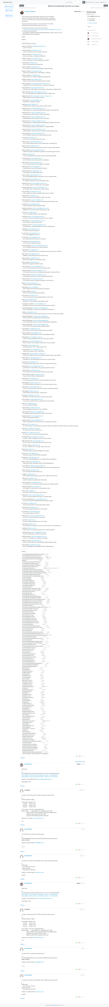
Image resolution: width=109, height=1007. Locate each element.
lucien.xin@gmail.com (31, 212)
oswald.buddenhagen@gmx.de (40, 308)
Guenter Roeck (28, 855)
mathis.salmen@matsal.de (35, 162)
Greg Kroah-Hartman (30, 11)
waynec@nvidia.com (34, 470)
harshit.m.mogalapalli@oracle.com (39, 245)
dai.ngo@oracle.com (31, 474)
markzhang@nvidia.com (34, 254)
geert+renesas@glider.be (38, 411)
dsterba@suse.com (33, 295)
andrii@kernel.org (34, 195)
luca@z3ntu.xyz (31, 519)
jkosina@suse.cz (31, 154)
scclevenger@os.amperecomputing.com (40, 83)
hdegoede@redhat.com (35, 175)
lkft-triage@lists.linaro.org (93, 16)
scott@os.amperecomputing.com (37, 465)
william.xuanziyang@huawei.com (36, 216)
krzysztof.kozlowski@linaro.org (39, 187)
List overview (9, 6)
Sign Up (104, 2)
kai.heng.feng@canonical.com (36, 436)
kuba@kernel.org (33, 507)
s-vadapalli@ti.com (36, 486)
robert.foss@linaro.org (33, 345)
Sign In (98, 2)
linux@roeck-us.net (39, 872)
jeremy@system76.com (34, 407)
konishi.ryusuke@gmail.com (36, 416)
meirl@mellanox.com (34, 262)
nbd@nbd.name (32, 524)
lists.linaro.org (7, 2)
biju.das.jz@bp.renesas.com (33, 428)
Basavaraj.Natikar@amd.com (38, 150)
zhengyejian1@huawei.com (34, 357)
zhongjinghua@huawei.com (36, 399)
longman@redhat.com (34, 145)
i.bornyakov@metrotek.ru (36, 158)
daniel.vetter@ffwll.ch (33, 287)
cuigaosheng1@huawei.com (35, 341)
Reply (23, 757)
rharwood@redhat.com (35, 166)
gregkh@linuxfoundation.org (39, 46)
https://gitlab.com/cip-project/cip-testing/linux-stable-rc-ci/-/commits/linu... (40, 776)
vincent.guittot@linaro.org (35, 100)
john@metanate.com (34, 391)
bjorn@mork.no (31, 449)
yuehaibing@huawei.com (34, 229)
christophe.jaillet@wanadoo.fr (39, 224)
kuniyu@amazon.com (36, 50)
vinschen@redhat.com (36, 482)
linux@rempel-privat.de (35, 382)
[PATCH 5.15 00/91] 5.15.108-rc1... (99, 7)
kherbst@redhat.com (33, 362)
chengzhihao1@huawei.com (35, 141)
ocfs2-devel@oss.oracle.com (36, 337)
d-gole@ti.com (31, 490)
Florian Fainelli (28, 829)
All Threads (9, 10)
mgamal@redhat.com (36, 540)
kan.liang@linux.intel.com (33, 395)
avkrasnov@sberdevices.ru (36, 278)
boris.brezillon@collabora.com (36, 366)
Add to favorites (93, 23)
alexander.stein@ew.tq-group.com (38, 183)
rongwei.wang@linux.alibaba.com (37, 353)
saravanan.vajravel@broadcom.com (40, 208)
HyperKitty (54, 1005)
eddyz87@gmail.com (36, 332)
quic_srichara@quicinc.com (40, 499)
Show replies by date (80, 761)
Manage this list (90, 2)
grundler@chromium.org (35, 191)
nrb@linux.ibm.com (32, 528)
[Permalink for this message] (84, 756)
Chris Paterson (28, 764)
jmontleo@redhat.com (35, 370)
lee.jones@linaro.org (32, 137)
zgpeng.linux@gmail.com (32, 104)
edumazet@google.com (34, 204)
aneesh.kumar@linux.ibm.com (38, 108)
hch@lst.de (33, 291)
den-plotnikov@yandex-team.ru (37, 220)
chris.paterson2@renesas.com (44, 779)
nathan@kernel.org (35, 67)
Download (9, 15)
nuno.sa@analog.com (31, 403)
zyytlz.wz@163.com (33, 249)
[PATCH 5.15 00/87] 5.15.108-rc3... (27, 7)
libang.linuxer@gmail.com (32, 283)
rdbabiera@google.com (33, 457)
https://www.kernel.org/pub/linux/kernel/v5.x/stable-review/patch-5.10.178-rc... (42, 29)
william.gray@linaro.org (38, 441)
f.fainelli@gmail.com (39, 842)
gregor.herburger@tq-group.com (39, 91)
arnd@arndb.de (33, 62)
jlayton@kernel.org (32, 478)
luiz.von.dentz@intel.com (40, 303)
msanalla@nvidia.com (34, 258)
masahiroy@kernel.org (36, 71)
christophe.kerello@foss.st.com (38, 270)
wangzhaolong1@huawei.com (37, 133)
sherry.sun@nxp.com (33, 424)
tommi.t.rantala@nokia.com (35, 349)
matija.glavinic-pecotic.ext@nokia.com (42, 96)
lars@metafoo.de (35, 445)
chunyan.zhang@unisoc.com (37, 266)
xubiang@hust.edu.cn (31, 312)
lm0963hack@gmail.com (31, 299)
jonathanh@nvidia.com (38, 818)
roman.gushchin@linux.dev (36, 199)
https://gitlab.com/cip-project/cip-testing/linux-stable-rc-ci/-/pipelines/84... (40, 775)
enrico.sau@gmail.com (32, 453)
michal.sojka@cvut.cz (33, 378)
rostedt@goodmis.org (39, 374)
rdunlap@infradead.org (34, 544)
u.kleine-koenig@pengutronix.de (38, 532)
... (22, 772)
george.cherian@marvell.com (37, 87)
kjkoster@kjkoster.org (35, 461)
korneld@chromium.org (34, 328)
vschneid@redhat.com (36, 54)
